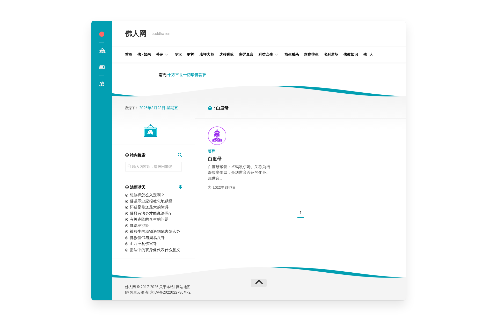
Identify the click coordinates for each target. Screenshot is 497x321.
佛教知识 (350, 54)
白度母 (215, 158)
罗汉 (178, 54)
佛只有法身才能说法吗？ (151, 213)
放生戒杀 (291, 54)
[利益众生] (101, 67)
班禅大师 (207, 54)
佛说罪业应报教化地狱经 (151, 201)
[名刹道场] (101, 50)
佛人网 (136, 33)
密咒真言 (246, 54)
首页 (128, 54)
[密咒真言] (101, 84)
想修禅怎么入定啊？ (147, 195)
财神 (190, 54)
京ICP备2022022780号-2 (170, 292)
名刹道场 (331, 54)
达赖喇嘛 (226, 54)
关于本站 (166, 287)
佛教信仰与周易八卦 (147, 237)
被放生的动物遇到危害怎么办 (155, 231)
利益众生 (266, 54)
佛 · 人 (368, 54)
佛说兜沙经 (139, 225)
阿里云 (135, 292)
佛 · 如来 (144, 54)
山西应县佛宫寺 (143, 243)
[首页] (101, 34)
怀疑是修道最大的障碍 (149, 207)
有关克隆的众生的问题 (149, 219)
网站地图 (183, 287)
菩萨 (159, 54)
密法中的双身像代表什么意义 (155, 250)
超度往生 (311, 54)
